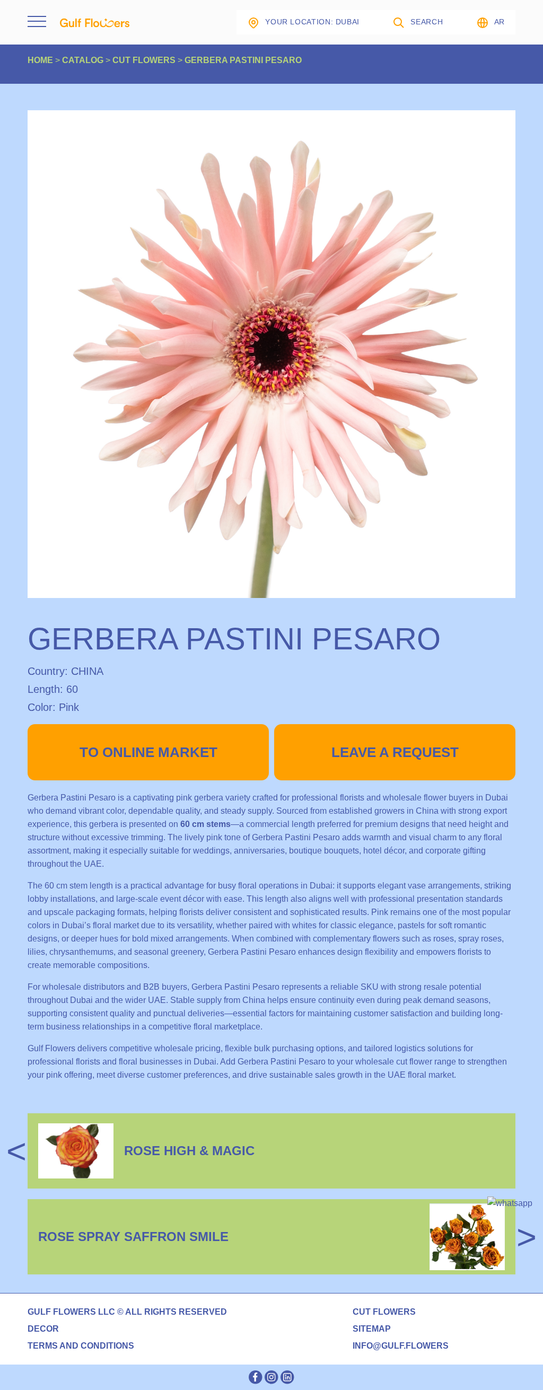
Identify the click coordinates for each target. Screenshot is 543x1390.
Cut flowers (384, 1312)
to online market (148, 752)
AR (499, 21)
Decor (43, 1329)
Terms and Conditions (81, 1346)
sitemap (372, 1329)
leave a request (395, 752)
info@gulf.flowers (401, 1346)
